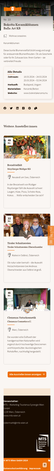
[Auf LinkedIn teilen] (17, 108)
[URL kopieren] (35, 108)
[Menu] (48, 7)
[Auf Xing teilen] (23, 108)
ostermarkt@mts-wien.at (16, 422)
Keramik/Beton (31, 88)
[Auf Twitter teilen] (11, 108)
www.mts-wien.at (12, 415)
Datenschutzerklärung (15, 468)
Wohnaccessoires (17, 35)
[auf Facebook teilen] (5, 108)
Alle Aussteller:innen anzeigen (25, 374)
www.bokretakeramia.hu (36, 92)
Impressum (34, 468)
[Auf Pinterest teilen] (29, 108)
